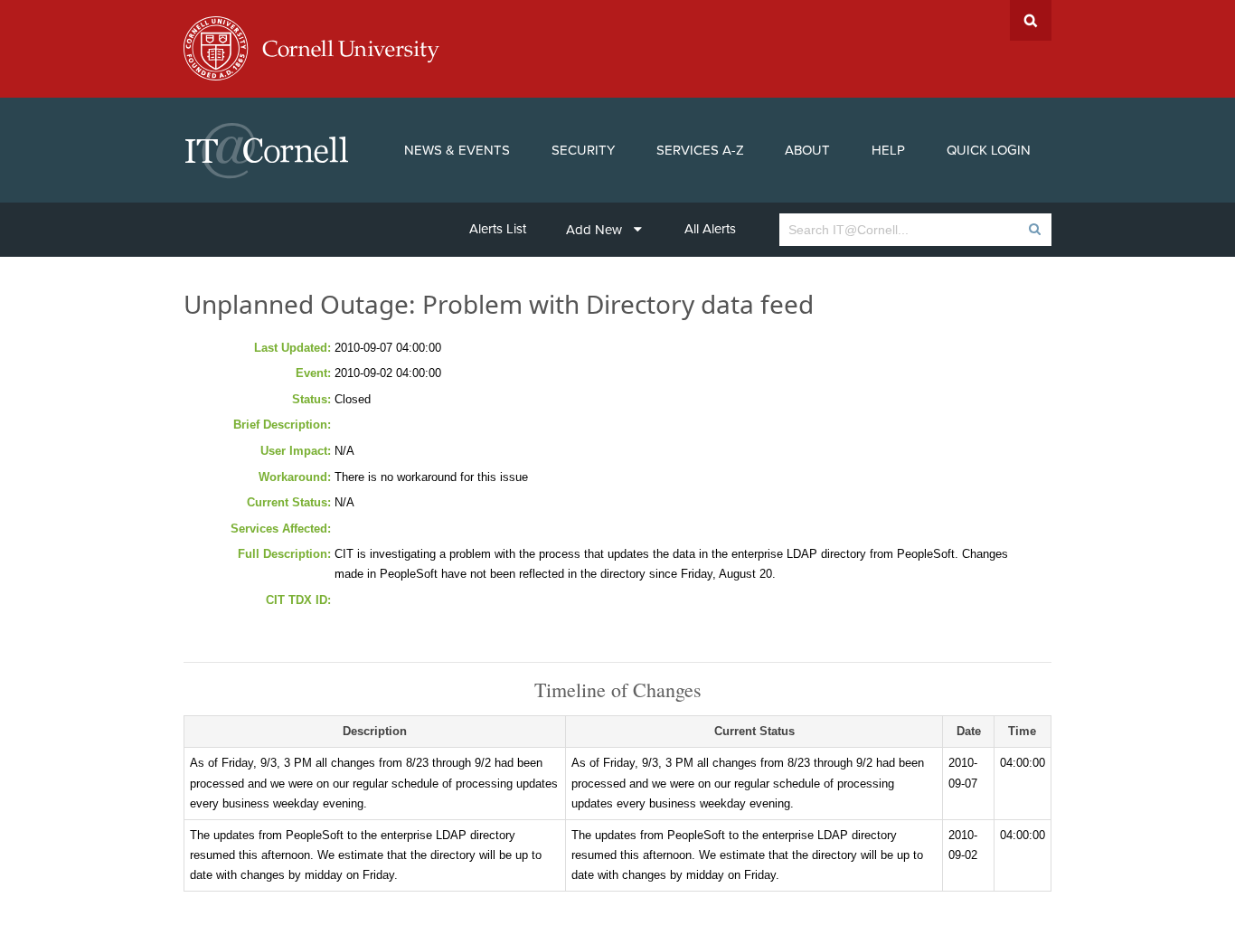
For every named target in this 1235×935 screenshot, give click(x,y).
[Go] (1033, 229)
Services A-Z (700, 150)
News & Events (457, 150)
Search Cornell (1030, 20)
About (807, 150)
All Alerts (710, 229)
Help (888, 150)
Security (583, 150)
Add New (594, 230)
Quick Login (989, 150)
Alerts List (497, 229)
